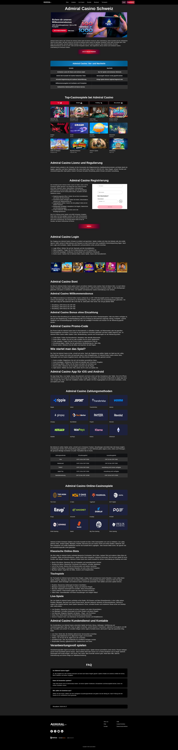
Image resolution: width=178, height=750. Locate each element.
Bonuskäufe (117, 102)
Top (59, 102)
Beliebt (78, 102)
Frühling (97, 102)
